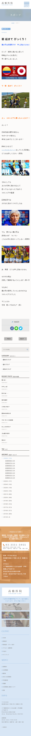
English (4, 651)
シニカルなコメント (9, 150)
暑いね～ (4, 380)
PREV (9, 338)
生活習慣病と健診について (9, 686)
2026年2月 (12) (10, 475)
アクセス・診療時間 (7, 648)
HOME (4, 637)
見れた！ (4, 440)
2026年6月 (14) (10, 465)
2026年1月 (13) (10, 477)
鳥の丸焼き (4, 400)
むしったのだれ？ (6, 426)
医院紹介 (5, 641)
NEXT (22, 338)
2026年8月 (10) (10, 460)
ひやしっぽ (4, 386)
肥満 (4, 690)
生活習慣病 (5, 670)
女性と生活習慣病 (7, 676)
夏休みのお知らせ (6, 413)
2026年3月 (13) (10, 473)
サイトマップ (6, 654)
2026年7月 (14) (10, 463)
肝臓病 (4, 683)
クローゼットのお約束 (7, 420)
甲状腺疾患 (5, 680)
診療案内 (5, 666)
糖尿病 (4, 673)
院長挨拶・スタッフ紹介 (8, 644)
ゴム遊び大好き (6, 433)
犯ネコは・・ (5, 393)
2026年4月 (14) (10, 470)
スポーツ (6, 28)
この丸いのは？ (6, 406)
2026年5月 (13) (10, 468)
